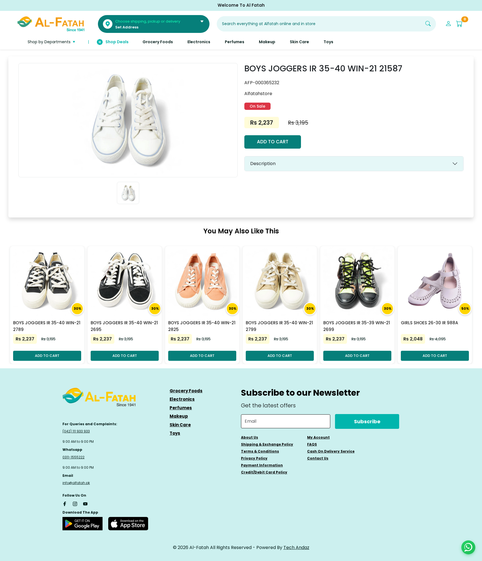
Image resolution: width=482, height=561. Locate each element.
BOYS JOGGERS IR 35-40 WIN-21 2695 (124, 326)
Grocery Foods (186, 391)
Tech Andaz (296, 547)
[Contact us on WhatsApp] (468, 547)
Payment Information (262, 465)
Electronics (182, 399)
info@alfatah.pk (76, 482)
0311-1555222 (73, 457)
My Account (318, 437)
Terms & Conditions (260, 451)
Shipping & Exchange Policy (267, 444)
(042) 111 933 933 (76, 431)
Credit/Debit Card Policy (264, 472)
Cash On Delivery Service (331, 451)
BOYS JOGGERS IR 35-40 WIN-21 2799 (279, 326)
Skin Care (180, 425)
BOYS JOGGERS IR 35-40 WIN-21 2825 (201, 326)
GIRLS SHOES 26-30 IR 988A (429, 323)
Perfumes (181, 408)
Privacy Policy (254, 458)
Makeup (179, 416)
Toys (175, 433)
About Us (249, 437)
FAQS (312, 444)
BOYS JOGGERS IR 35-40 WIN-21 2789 (46, 326)
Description (263, 163)
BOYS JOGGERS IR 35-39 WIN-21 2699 (356, 326)
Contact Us (317, 458)
